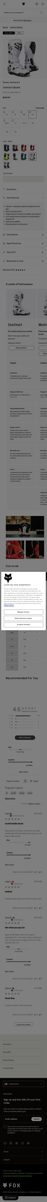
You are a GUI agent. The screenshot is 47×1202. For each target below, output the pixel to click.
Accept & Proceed (23, 624)
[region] (23, 601)
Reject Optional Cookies (23, 618)
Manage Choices (24, 612)
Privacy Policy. (8, 605)
